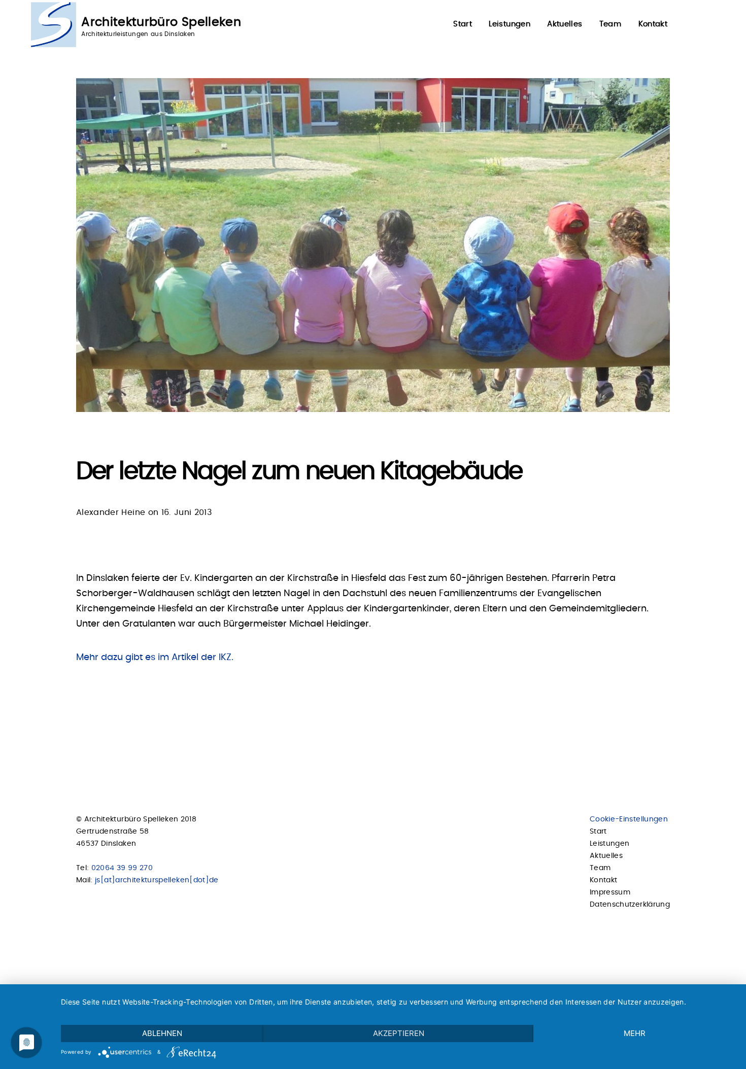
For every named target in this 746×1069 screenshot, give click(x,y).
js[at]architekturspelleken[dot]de (157, 880)
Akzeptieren (398, 1033)
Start (462, 24)
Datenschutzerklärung (630, 904)
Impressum (610, 892)
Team (610, 24)
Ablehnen (162, 1033)
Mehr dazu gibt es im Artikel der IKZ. (154, 657)
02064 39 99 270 (122, 868)
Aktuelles (564, 24)
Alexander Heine (110, 512)
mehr (635, 1033)
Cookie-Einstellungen (629, 819)
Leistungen (509, 24)
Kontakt (652, 24)
